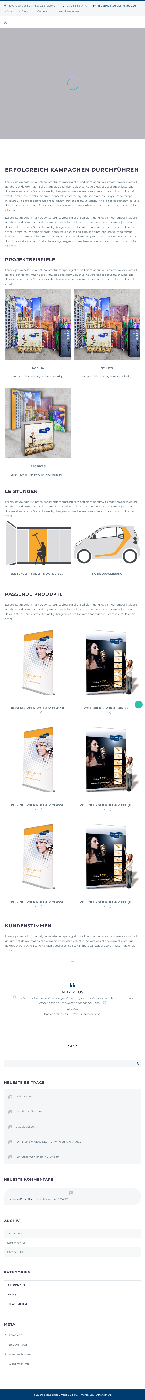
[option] (72, 988)
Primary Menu (137, 22)
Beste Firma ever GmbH (86, 1014)
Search (137, 1063)
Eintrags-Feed (17, 1344)
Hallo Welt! (23, 1096)
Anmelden (15, 1335)
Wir (9, 11)
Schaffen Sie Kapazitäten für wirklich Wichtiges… (48, 1141)
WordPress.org (18, 1364)
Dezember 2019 (17, 1242)
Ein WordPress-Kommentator (27, 1199)
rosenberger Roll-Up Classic (38, 708)
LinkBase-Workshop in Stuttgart (37, 1156)
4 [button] (76, 1046)
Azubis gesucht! (26, 1126)
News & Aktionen (67, 11)
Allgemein (16, 1285)
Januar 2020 (15, 1233)
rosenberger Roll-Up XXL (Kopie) (110, 805)
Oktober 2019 (16, 1252)
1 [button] (68, 1046)
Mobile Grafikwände (29, 1111)
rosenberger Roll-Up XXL (106, 708)
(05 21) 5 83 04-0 (76, 5)
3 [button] (74, 1046)
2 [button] (71, 1046)
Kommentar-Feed (20, 1354)
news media (18, 1304)
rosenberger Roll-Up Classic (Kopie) (45, 805)
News (12, 1294)
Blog (24, 11)
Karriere (42, 11)
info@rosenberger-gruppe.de (116, 5)
